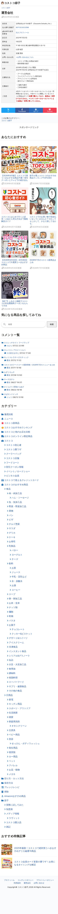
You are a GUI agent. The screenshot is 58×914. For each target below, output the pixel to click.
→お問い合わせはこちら (25, 57)
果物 (11, 510)
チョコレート (18, 629)
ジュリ (9, 397)
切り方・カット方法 (14, 778)
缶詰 (11, 660)
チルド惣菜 (14, 524)
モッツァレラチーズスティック (16, 357)
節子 (6, 800)
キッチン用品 (15, 703)
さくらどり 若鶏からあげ (14, 387)
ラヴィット (14, 818)
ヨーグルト (17, 554)
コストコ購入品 (13, 822)
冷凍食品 (13, 646)
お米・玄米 (14, 603)
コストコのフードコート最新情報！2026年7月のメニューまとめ (29, 365)
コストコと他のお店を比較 (17, 431)
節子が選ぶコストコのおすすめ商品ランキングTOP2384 (43, 176)
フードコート (12, 462)
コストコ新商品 (11, 423)
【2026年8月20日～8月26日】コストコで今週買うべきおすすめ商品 (14, 262)
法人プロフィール (22, 33)
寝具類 (12, 752)
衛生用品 (13, 747)
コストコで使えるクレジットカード (21, 480)
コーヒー (16, 589)
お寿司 (12, 541)
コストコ (8, 440)
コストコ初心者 (13, 445)
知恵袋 (9, 809)
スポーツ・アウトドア (19, 708)
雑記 (8, 826)
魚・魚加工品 (15, 502)
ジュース (16, 572)
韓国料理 (13, 677)
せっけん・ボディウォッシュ (26, 743)
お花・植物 (14, 769)
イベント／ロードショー (18, 471)
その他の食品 (15, 690)
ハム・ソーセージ (20, 497)
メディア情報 (12, 813)
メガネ (12, 774)
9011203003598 (22, 27)
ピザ (11, 519)
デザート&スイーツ (18, 638)
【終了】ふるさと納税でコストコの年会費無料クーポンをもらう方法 (14, 303)
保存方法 (8, 783)
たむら (9, 346)
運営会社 (27, 883)
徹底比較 (8, 414)
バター (15, 550)
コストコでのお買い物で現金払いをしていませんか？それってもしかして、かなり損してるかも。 (43, 220)
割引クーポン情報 (14, 467)
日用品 (9, 695)
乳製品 (12, 546)
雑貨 (11, 717)
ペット (12, 761)
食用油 (12, 668)
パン (11, 515)
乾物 (11, 616)
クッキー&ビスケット (22, 633)
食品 (8, 488)
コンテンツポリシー (25, 880)
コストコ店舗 (12, 458)
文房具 (12, 730)
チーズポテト (9, 379)
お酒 (14, 585)
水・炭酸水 (17, 581)
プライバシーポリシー (45, 880)
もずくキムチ (9, 372)
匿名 (8, 360)
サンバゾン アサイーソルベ (15, 350)
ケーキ (12, 537)
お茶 (14, 568)
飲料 (11, 563)
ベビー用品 (14, 734)
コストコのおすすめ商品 (16, 484)
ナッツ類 (13, 607)
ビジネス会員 (12, 475)
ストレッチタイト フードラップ (16, 343)
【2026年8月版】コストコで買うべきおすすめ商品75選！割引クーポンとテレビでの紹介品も (14, 177)
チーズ (15, 559)
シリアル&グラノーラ (19, 655)
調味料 (12, 673)
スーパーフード (16, 682)
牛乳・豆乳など (19, 576)
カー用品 (13, 756)
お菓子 (12, 625)
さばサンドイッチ (11, 394)
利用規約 (17, 883)
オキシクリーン (19, 725)
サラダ (12, 528)
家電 (11, 699)
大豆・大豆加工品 (17, 664)
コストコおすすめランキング (18, 427)
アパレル (13, 765)
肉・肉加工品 (15, 493)
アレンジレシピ (11, 787)
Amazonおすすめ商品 (15, 796)
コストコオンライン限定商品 (18, 436)
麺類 (11, 611)
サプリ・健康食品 (17, 686)
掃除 (6, 791)
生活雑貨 (13, 712)
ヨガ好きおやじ (13, 353)
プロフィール (9, 880)
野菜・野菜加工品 (17, 506)
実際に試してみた (14, 804)
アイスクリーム (16, 642)
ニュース (8, 418)
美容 (11, 739)
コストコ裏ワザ (13, 449)
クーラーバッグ (13, 453)
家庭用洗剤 (14, 721)
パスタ (12, 620)
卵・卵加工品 (15, 598)
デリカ (12, 532)
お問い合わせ (39, 883)
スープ (12, 594)
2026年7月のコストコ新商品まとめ (43, 261)
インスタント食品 (17, 651)
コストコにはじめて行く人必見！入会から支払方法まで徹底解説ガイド (14, 219)
